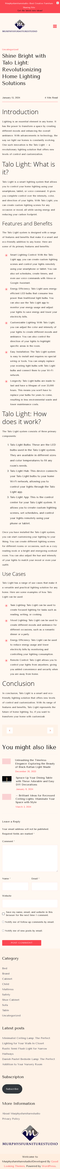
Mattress (8, 989)
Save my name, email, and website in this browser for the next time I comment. (29, 914)
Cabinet (7, 978)
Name (6, 878)
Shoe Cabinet (10, 999)
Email (35, 878)
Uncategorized (10, 49)
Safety (6, 994)
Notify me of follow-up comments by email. (29, 922)
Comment (8, 841)
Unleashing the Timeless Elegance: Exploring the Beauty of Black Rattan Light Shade (35, 764)
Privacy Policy (11, 1118)
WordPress (49, 1166)
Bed (4, 968)
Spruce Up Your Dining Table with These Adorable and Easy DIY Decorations (35, 781)
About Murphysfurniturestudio (21, 1113)
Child (5, 984)
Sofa (5, 1005)
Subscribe (12, 1089)
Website (6, 895)
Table (5, 1010)
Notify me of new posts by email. (24, 930)
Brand (5, 973)
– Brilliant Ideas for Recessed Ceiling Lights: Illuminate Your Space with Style (35, 799)
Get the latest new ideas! (30, 11)
